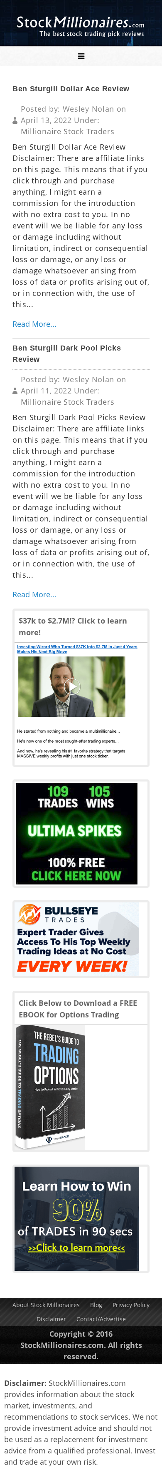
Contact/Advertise (101, 1319)
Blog (96, 1305)
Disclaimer (51, 1319)
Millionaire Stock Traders (68, 131)
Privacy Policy (131, 1305)
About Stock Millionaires (46, 1305)
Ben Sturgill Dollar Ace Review (71, 89)
